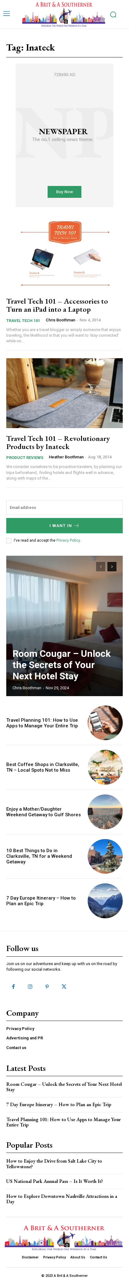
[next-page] (111, 566)
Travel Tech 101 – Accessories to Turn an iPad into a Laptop (57, 305)
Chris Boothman (60, 320)
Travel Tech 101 (23, 320)
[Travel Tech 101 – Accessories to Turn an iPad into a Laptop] (64, 256)
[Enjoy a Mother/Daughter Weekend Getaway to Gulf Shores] (105, 811)
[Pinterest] (47, 987)
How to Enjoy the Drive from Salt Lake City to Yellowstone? (54, 1164)
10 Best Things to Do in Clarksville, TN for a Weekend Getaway (39, 856)
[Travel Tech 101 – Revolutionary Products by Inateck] (64, 393)
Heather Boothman (66, 457)
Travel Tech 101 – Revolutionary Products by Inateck (58, 442)
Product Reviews (24, 457)
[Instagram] (30, 987)
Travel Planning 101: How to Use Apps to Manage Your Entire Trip (42, 723)
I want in (60, 525)
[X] (64, 987)
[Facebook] (13, 987)
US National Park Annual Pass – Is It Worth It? (54, 1181)
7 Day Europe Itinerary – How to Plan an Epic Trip (41, 900)
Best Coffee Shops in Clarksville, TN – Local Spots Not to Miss (42, 767)
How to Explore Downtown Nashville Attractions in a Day (61, 1199)
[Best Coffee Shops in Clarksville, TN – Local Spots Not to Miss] (105, 767)
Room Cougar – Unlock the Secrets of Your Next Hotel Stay (62, 664)
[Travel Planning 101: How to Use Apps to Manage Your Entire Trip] (105, 722)
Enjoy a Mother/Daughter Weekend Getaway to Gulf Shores (43, 812)
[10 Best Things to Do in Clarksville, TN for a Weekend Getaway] (105, 856)
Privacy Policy (68, 540)
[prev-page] (100, 566)
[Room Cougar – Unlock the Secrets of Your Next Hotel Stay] (64, 626)
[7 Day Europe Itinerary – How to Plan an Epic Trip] (105, 900)
